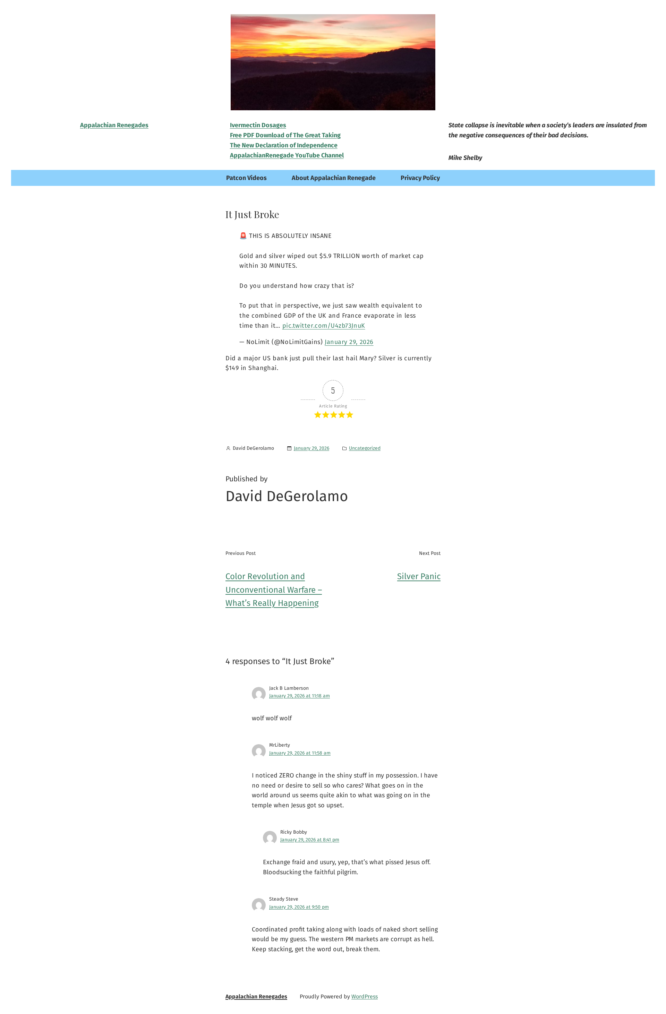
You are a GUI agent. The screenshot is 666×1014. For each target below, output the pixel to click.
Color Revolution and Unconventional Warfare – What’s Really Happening (273, 590)
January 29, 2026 (349, 342)
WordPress (364, 996)
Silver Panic (419, 576)
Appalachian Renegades (256, 996)
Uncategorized (365, 448)
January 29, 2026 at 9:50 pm (299, 907)
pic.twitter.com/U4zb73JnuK (323, 325)
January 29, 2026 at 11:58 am (300, 753)
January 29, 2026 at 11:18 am (299, 696)
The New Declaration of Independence (284, 145)
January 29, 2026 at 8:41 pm (309, 840)
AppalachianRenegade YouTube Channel (287, 155)
